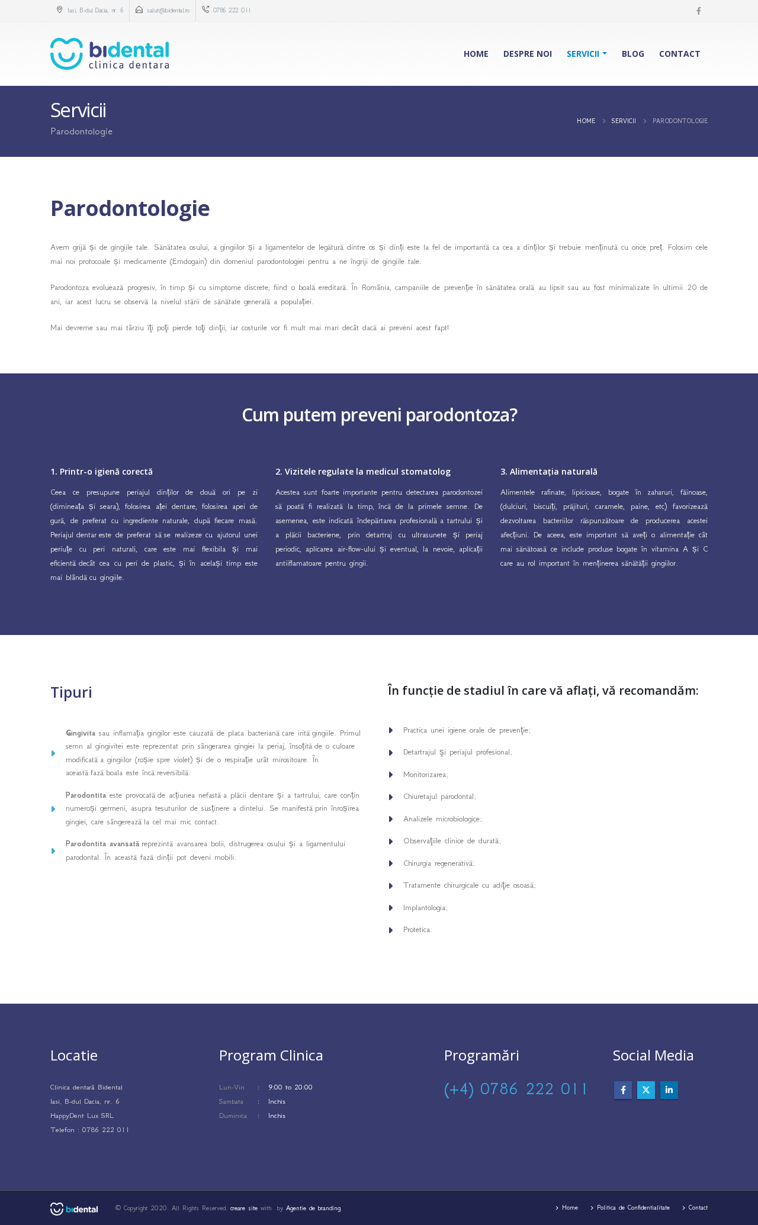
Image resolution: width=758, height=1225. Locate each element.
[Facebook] (698, 10)
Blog (633, 53)
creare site (244, 1208)
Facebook (623, 1090)
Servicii (583, 53)
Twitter (646, 1090)
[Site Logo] (109, 54)
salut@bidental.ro (168, 10)
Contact (680, 53)
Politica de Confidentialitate (633, 1207)
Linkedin (669, 1090)
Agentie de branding (313, 1208)
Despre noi (527, 53)
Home (476, 53)
